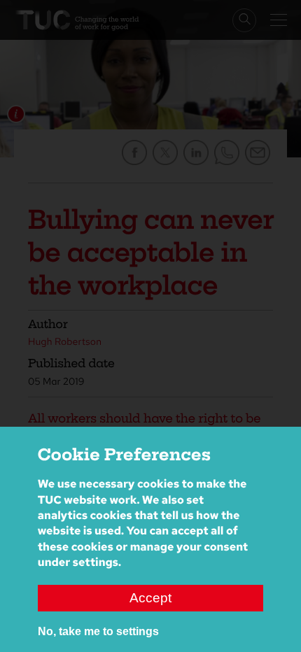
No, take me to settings (98, 631)
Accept (151, 597)
